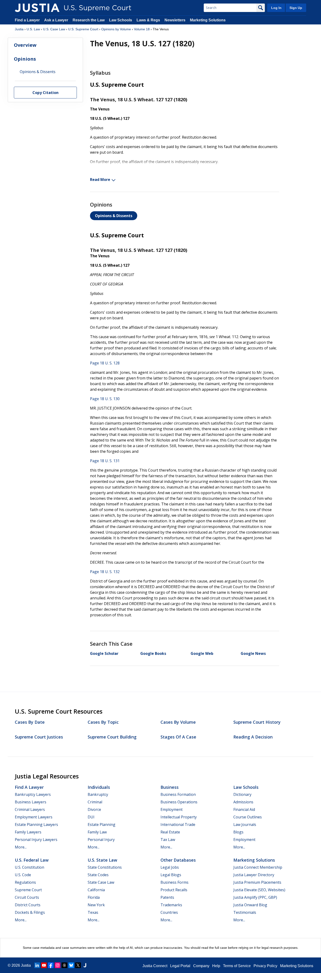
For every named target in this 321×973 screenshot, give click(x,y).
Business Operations (178, 802)
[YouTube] (44, 965)
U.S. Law (33, 29)
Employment (171, 809)
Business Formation (178, 794)
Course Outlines (247, 817)
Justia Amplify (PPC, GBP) (255, 897)
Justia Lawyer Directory (253, 874)
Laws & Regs (148, 20)
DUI (91, 817)
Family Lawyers (28, 832)
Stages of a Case (178, 737)
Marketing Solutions (208, 20)
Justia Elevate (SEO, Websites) (259, 889)
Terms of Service (237, 966)
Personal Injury (101, 839)
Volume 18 (142, 29)
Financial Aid (244, 809)
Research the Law (89, 20)
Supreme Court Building (112, 737)
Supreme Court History (257, 722)
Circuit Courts (27, 897)
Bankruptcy (98, 794)
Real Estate (170, 832)
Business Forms (174, 882)
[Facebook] (51, 965)
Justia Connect (154, 966)
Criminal (95, 802)
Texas (93, 912)
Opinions (25, 59)
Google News (253, 653)
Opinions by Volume (116, 29)
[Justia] (37, 8)
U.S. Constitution (29, 867)
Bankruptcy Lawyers (33, 794)
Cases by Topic (103, 722)
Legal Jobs (169, 867)
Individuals (99, 787)
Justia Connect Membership (257, 867)
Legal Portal (180, 966)
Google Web (202, 653)
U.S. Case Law (54, 29)
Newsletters (174, 20)
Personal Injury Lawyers (36, 839)
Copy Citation (45, 92)
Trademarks (171, 904)
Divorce (94, 809)
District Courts (27, 904)
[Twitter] (78, 965)
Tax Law (167, 839)
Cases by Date (30, 722)
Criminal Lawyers (30, 809)
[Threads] (64, 965)
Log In (276, 8)
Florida (94, 897)
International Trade (177, 824)
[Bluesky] (71, 965)
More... (21, 847)
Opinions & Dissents (113, 215)
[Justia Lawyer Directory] (85, 965)
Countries (169, 912)
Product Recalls (173, 889)
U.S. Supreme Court (83, 29)
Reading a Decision (253, 737)
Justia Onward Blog (250, 904)
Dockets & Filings (30, 912)
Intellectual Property (178, 817)
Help (216, 966)
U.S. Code (23, 874)
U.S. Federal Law (32, 860)
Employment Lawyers (33, 817)
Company (201, 966)
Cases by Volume (178, 722)
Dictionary (242, 794)
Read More (100, 179)
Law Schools (120, 20)
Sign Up (296, 8)
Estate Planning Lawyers (36, 824)
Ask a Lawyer (56, 20)
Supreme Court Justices (39, 737)
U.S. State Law (102, 860)
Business (169, 787)
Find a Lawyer (27, 20)
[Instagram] (57, 965)
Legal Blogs (170, 874)
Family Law (97, 832)
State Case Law (101, 882)
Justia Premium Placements (257, 882)
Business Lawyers (30, 802)
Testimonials (244, 912)
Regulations (25, 882)
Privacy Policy (265, 966)
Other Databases (178, 860)
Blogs (238, 832)
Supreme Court (28, 889)
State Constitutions (105, 867)
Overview (25, 45)
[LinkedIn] (37, 965)
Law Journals (244, 824)
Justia (19, 29)
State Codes (98, 874)
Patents (167, 897)
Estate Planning (101, 824)
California (96, 889)
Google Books (153, 653)
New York (96, 904)
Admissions (243, 802)
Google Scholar (104, 653)
